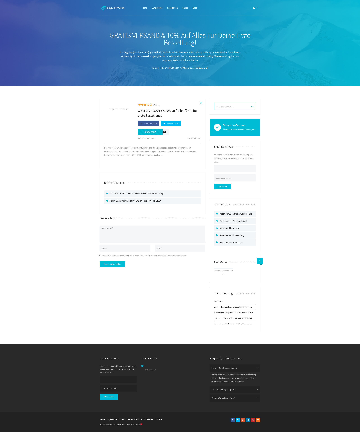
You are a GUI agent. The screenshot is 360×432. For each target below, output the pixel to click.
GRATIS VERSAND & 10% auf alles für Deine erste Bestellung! (136, 194)
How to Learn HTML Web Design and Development (233, 318)
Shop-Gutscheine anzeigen (119, 109)
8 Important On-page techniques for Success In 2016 (233, 312)
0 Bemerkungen (195, 138)
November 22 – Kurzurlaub (230, 242)
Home (154, 68)
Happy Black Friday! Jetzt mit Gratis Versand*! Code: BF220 (135, 201)
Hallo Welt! (218, 301)
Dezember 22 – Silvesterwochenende (235, 214)
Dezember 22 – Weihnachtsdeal (233, 221)
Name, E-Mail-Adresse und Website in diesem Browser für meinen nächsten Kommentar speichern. (143, 255)
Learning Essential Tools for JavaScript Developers (233, 307)
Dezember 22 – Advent (229, 228)
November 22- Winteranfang (231, 235)
